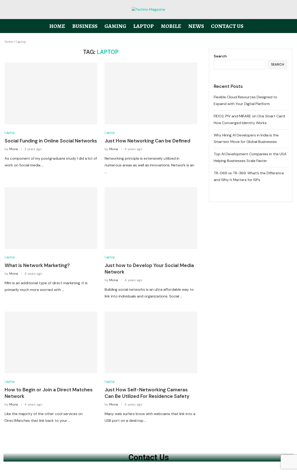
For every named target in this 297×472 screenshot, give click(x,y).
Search (220, 56)
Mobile (171, 26)
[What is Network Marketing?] (51, 218)
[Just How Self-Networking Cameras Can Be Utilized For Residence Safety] (151, 342)
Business (84, 26)
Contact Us (227, 26)
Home (57, 26)
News (196, 26)
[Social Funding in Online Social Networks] (51, 93)
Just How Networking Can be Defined (147, 141)
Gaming (115, 26)
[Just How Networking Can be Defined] (151, 93)
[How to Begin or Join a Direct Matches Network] (51, 342)
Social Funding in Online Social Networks (51, 141)
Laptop (143, 26)
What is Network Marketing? (37, 265)
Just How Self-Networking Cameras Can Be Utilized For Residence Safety (147, 392)
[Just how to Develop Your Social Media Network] (151, 218)
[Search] (290, 26)
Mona (13, 149)
